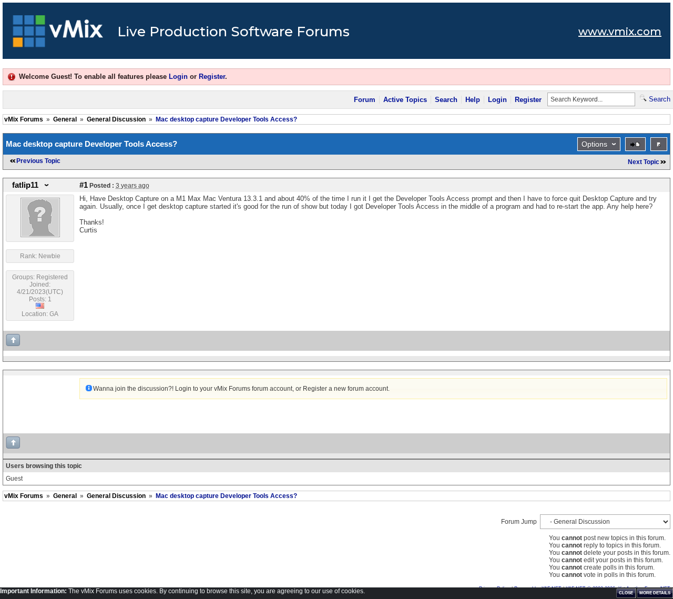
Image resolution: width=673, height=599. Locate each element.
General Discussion (116, 119)
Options (594, 144)
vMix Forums (23, 119)
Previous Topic (38, 161)
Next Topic (643, 162)
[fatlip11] (40, 235)
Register (212, 76)
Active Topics (405, 100)
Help (472, 100)
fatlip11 (25, 185)
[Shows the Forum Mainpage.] (58, 34)
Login (178, 76)
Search (446, 100)
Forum (364, 100)
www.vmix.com (619, 31)
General (65, 119)
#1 (83, 185)
